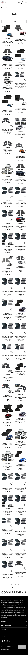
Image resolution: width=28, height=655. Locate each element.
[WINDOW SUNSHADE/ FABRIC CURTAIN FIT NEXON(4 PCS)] (7, 123)
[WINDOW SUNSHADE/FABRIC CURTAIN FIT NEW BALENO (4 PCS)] (7, 305)
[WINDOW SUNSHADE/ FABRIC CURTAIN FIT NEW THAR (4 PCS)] (7, 567)
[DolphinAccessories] (5, 2)
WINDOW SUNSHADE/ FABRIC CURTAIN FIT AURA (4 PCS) (7, 530)
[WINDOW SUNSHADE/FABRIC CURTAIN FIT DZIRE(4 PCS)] (7, 456)
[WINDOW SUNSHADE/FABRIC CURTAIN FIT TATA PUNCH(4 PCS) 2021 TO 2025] (7, 31)
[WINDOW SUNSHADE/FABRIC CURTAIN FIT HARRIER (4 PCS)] (7, 216)
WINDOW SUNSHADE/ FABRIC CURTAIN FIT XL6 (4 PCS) (7, 357)
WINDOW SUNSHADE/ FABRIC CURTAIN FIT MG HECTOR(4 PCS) (20, 488)
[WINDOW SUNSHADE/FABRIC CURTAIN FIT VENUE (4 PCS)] (7, 368)
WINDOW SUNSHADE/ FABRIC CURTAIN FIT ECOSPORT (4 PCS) (7, 554)
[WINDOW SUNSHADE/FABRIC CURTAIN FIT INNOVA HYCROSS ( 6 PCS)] (7, 55)
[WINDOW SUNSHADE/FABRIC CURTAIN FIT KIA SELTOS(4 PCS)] (7, 411)
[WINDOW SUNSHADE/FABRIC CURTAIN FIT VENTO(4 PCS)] (7, 388)
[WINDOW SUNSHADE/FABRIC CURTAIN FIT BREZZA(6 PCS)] (21, 216)
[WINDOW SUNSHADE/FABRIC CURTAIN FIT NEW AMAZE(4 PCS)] (7, 239)
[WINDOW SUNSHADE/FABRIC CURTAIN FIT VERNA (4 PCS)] (21, 260)
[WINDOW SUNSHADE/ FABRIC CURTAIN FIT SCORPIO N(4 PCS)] (21, 349)
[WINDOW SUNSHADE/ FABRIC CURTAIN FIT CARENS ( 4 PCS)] (21, 565)
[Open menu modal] (25, 2)
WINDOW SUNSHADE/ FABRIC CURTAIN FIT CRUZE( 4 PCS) (7, 338)
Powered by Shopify (5, 649)
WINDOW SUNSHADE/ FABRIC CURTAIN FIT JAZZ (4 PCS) (20, 293)
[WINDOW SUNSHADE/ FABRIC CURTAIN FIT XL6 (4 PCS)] (7, 349)
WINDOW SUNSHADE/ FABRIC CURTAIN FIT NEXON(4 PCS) (7, 131)
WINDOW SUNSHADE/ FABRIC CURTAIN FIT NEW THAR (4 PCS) (7, 576)
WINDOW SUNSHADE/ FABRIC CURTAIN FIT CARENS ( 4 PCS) (20, 574)
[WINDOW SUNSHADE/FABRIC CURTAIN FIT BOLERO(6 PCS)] (7, 78)
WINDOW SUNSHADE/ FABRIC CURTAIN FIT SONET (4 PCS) (20, 338)
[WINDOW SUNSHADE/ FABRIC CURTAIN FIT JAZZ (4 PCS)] (21, 284)
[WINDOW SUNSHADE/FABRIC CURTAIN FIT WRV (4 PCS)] (7, 261)
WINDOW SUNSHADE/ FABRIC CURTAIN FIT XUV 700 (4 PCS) (20, 373)
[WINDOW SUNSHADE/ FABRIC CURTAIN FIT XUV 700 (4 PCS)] (21, 366)
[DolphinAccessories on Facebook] (2, 641)
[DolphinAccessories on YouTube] (10, 641)
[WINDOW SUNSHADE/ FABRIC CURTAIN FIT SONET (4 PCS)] (21, 328)
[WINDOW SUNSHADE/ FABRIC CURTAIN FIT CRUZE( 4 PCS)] (7, 328)
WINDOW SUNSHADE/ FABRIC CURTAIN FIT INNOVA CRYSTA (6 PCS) (20, 85)
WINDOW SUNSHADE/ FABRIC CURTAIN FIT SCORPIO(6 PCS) (20, 248)
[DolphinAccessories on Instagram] (7, 641)
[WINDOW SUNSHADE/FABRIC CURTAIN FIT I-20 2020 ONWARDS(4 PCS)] (21, 193)
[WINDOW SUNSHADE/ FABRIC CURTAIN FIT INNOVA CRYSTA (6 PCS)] (21, 77)
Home (2, 7)
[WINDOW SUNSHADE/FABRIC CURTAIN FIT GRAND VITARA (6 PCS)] (7, 169)
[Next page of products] (18, 584)
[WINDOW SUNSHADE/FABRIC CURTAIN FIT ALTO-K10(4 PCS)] (21, 456)
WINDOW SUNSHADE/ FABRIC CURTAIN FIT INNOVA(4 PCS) (20, 533)
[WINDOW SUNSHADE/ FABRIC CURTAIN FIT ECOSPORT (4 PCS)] (7, 545)
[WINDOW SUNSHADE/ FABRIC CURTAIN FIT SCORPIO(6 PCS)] (21, 239)
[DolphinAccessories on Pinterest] (5, 641)
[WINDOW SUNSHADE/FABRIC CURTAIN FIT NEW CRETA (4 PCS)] (7, 143)
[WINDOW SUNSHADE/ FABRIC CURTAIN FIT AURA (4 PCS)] (7, 522)
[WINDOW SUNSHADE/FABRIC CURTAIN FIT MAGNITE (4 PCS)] (21, 410)
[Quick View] (12, 35)
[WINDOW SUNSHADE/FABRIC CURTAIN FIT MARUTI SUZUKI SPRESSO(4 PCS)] (21, 100)
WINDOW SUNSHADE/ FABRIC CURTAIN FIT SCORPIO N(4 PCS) (20, 357)
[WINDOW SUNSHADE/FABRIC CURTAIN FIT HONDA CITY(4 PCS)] (7, 501)
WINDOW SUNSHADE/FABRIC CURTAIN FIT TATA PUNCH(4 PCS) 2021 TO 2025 (7, 41)
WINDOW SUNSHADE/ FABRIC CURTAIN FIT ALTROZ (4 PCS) (7, 293)
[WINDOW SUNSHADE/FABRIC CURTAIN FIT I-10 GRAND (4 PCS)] (21, 434)
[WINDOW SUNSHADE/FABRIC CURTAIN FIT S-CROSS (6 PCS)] (21, 170)
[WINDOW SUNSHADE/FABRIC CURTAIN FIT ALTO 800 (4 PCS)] (7, 193)
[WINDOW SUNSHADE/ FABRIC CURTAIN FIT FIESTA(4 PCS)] (21, 545)
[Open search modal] (19, 2)
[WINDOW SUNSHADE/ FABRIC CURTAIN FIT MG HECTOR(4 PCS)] (21, 479)
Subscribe (24, 636)
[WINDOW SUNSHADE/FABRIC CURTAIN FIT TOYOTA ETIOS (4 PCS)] (21, 124)
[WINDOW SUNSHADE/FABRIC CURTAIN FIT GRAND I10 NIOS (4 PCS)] (21, 305)
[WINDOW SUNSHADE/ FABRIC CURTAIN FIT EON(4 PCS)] (7, 479)
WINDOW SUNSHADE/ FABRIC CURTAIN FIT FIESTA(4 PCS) (20, 554)
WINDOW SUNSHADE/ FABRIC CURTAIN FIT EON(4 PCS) (7, 488)
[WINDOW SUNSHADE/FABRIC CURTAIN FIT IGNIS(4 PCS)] (7, 434)
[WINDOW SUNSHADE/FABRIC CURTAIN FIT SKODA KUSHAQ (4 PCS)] (21, 147)
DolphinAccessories (13, 646)
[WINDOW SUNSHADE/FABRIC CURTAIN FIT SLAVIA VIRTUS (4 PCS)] (7, 101)
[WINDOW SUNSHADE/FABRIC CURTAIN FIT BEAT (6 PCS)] (21, 501)
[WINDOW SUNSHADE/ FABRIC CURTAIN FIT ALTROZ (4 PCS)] (7, 284)
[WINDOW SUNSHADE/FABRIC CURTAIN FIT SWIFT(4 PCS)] (21, 388)
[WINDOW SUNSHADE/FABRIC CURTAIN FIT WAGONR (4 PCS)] (21, 55)
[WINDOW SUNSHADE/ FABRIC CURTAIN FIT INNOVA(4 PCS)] (21, 524)
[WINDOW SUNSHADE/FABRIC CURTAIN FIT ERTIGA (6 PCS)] (21, 30)
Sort (15, 21)
